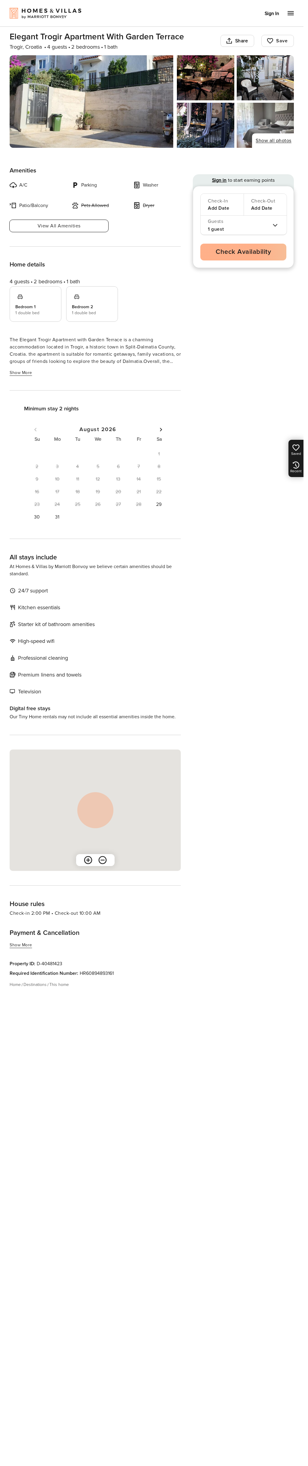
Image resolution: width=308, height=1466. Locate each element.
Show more (21, 372)
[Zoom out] (102, 860)
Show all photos (273, 141)
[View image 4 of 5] (205, 125)
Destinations (35, 984)
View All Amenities (59, 226)
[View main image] (91, 101)
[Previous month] (35, 429)
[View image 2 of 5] (205, 77)
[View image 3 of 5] (265, 77)
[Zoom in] (88, 860)
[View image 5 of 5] (265, 125)
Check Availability (243, 252)
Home (15, 984)
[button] (159, 504)
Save (282, 41)
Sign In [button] (272, 14)
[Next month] (161, 429)
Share (241, 41)
